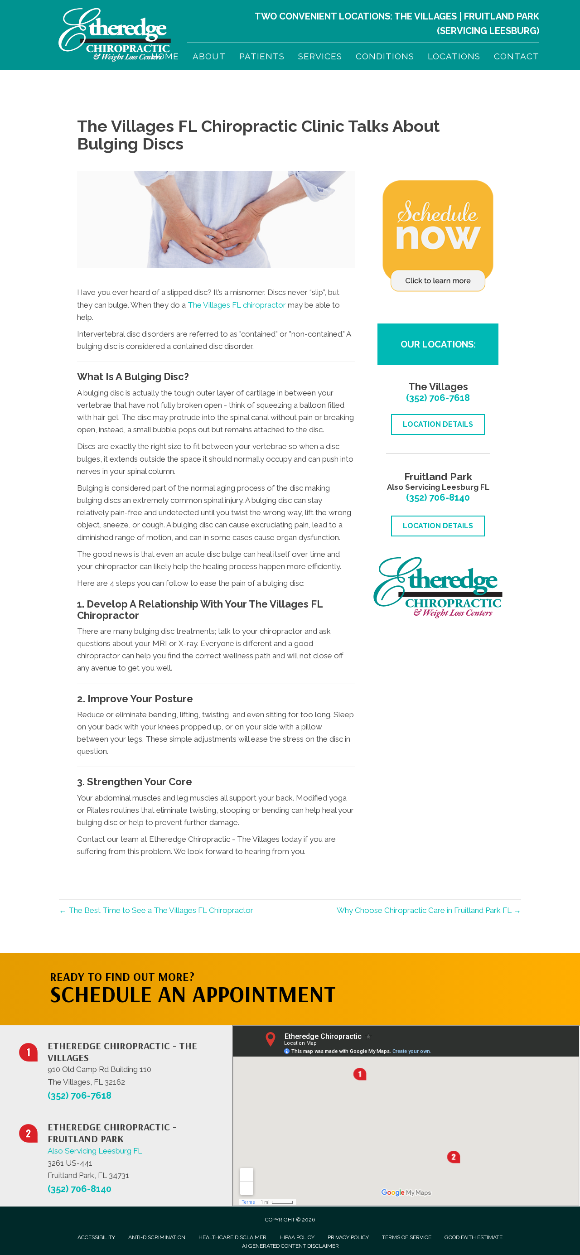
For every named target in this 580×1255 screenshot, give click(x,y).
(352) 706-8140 (438, 497)
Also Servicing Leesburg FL (95, 1150)
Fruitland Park (501, 16)
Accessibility (96, 1237)
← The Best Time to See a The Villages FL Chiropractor (156, 910)
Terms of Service (406, 1237)
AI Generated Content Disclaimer (290, 1246)
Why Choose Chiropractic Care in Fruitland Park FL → (429, 910)
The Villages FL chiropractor (237, 304)
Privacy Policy (348, 1237)
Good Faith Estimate (474, 1237)
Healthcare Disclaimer (232, 1237)
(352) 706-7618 (438, 397)
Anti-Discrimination (156, 1237)
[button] (444, 971)
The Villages (425, 16)
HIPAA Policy (297, 1237)
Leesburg (512, 30)
